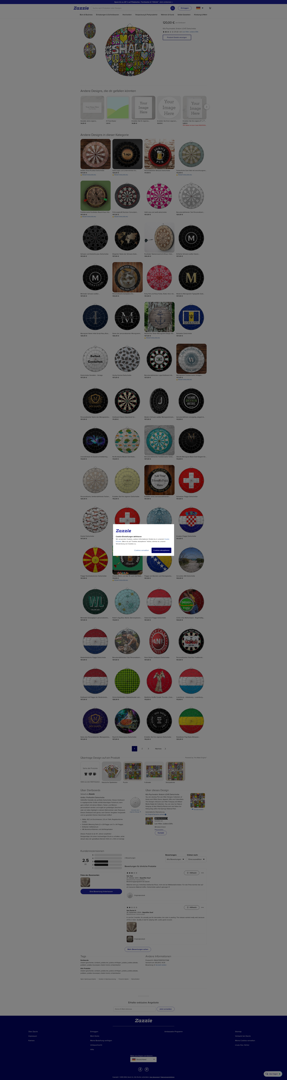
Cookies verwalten (141, 550)
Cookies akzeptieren (161, 550)
